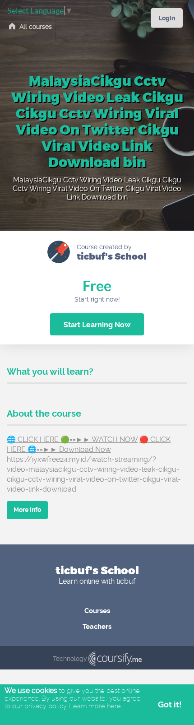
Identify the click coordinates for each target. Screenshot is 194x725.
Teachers (97, 627)
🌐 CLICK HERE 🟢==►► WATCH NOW (72, 439)
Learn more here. (95, 706)
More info (27, 509)
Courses (97, 611)
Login (166, 18)
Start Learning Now (97, 325)
